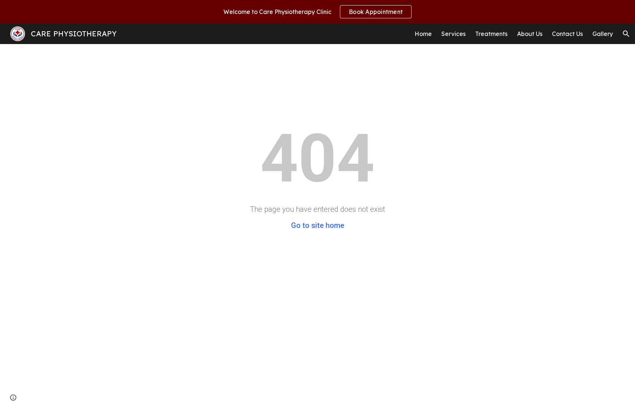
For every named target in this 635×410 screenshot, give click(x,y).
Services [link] (453, 33)
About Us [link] (529, 33)
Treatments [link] (491, 33)
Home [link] (423, 33)
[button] (626, 34)
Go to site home (317, 225)
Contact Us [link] (567, 33)
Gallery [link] (602, 33)
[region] (317, 11)
